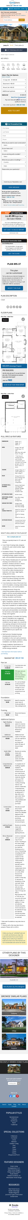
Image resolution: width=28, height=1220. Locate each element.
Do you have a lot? (7, 148)
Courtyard (14, 1138)
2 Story (14, 1151)
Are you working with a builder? (11, 154)
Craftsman (11, 54)
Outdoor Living (14, 1143)
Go (18, 1083)
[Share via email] (7, 307)
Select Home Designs (14, 1170)
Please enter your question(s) (11, 169)
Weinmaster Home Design (14, 1177)
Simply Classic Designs (14, 1172)
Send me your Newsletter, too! (13, 182)
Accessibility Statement (14, 1214)
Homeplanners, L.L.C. (14, 1168)
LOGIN (23, 9)
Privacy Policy (6, 17)
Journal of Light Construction (14, 1194)
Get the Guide (14, 253)
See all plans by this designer (14, 987)
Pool (14, 1145)
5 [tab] (18, 44)
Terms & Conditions (21, 15)
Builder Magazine (14, 1193)
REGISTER (17, 9)
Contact (14, 1106)
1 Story (14, 1149)
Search (4, 1104)
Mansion (14, 1141)
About (24, 1104)
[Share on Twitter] (17, 307)
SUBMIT (21, 20)
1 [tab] (8, 44)
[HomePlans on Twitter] (14, 1096)
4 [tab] (15, 44)
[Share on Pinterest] (20, 307)
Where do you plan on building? (11, 160)
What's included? (6, 77)
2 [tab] (10, 44)
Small (14, 1147)
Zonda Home (14, 1196)
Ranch (14, 1123)
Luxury (14, 1140)
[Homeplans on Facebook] (10, 1096)
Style (6, 54)
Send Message (14, 187)
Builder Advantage (14, 1191)
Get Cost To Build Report (14, 230)
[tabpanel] (14, 33)
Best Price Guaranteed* (18, 97)
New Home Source (14, 1189)
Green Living (14, 1166)
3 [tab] (13, 44)
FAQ (19, 1104)
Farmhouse (14, 1121)
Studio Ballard (14, 1174)
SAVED (11, 9)
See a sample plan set (14, 537)
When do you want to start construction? (14, 143)
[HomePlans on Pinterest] (17, 1096)
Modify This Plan (14, 288)
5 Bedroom (14, 1136)
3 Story (14, 1153)
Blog (14, 1104)
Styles (10, 1104)
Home (2, 54)
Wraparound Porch (14, 1155)
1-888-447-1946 (14, 5)
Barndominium (14, 1117)
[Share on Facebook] (14, 307)
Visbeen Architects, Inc (14, 1176)
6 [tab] (20, 44)
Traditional (14, 1124)
